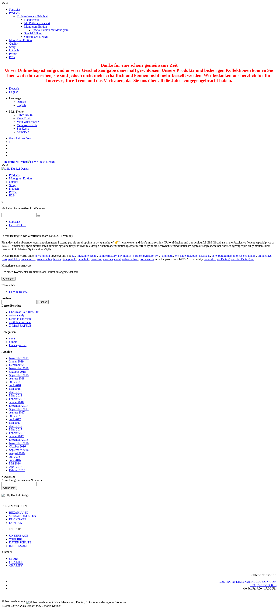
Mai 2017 (15, 422)
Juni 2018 (15, 385)
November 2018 (19, 368)
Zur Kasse (23, 128)
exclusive (180, 255)
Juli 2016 (14, 456)
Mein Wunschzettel (28, 121)
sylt (157, 255)
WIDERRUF (17, 539)
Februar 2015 (17, 470)
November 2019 (19, 358)
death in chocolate (20, 322)
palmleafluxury (107, 255)
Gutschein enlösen (20, 138)
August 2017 (17, 412)
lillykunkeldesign (87, 255)
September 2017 (19, 409)
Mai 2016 (15, 463)
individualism (130, 259)
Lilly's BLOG (25, 115)
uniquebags (264, 255)
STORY (14, 558)
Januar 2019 (16, 361)
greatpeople (69, 259)
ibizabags (204, 255)
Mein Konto (24, 118)
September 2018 (19, 375)
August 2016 (17, 453)
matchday (14, 259)
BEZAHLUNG (18, 512)
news (38, 255)
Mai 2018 (15, 388)
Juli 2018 (14, 381)
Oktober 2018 (17, 371)
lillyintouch (124, 255)
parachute (83, 259)
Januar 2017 (16, 436)
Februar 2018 (17, 398)
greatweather (44, 259)
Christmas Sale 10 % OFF (24, 312)
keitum (252, 255)
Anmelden (23, 132)
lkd (73, 255)
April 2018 (15, 392)
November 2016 (19, 443)
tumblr (46, 255)
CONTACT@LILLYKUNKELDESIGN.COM (247, 581)
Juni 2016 (15, 460)
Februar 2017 (17, 432)
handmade (167, 255)
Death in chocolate (20, 318)
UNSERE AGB (18, 535)
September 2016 (19, 449)
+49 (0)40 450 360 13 (263, 585)
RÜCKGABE (17, 519)
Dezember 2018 (18, 364)
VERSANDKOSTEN (22, 516)
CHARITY (16, 565)
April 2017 (15, 426)
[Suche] (38, 215)
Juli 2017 (14, 415)
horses (57, 259)
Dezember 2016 (18, 439)
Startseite (14, 221)
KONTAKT (16, 522)
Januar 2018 (16, 402)
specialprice (28, 259)
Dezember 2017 (18, 405)
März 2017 (15, 429)
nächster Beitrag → (242, 259)
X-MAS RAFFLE (20, 325)
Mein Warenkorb (27, 125)
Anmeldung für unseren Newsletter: (23, 480)
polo (4, 259)
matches (108, 259)
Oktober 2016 (17, 446)
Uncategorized (17, 345)
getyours (192, 255)
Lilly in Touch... (18, 291)
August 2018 (17, 378)
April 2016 (15, 466)
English (13, 92)
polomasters (147, 259)
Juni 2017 (15, 419)
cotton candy (16, 315)
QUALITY (16, 562)
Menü (5, 165)
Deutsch (14, 88)
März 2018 (15, 395)
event (117, 259)
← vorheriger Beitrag (217, 259)
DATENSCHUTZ (20, 542)
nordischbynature (143, 255)
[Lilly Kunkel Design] (15, 168)
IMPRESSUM (18, 545)
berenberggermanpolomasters (229, 255)
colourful (96, 259)
